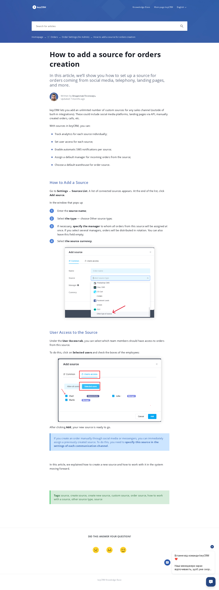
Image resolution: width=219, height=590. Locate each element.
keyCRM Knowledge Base (109, 579)
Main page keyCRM (163, 7)
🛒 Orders (54, 36)
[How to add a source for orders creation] (39, 9)
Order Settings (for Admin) (77, 36)
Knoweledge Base (141, 7)
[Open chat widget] (211, 582)
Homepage (39, 36)
